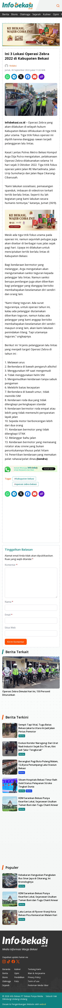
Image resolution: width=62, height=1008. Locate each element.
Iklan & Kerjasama (36, 973)
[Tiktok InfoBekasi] (8, 961)
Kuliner (47, 14)
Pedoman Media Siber (38, 985)
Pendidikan (19, 977)
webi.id (43, 1004)
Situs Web (10, 627)
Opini (56, 14)
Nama (9, 601)
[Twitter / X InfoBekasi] (18, 961)
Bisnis (14, 14)
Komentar (11, 564)
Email (8, 614)
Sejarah (36, 14)
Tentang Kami (34, 969)
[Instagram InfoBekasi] (4, 961)
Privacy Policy (34, 977)
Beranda (6, 969)
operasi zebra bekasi (25, 484)
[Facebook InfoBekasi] (13, 961)
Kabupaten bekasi (24, 478)
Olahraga (25, 14)
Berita (5, 14)
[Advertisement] (31, 520)
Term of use (33, 981)
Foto (16, 981)
